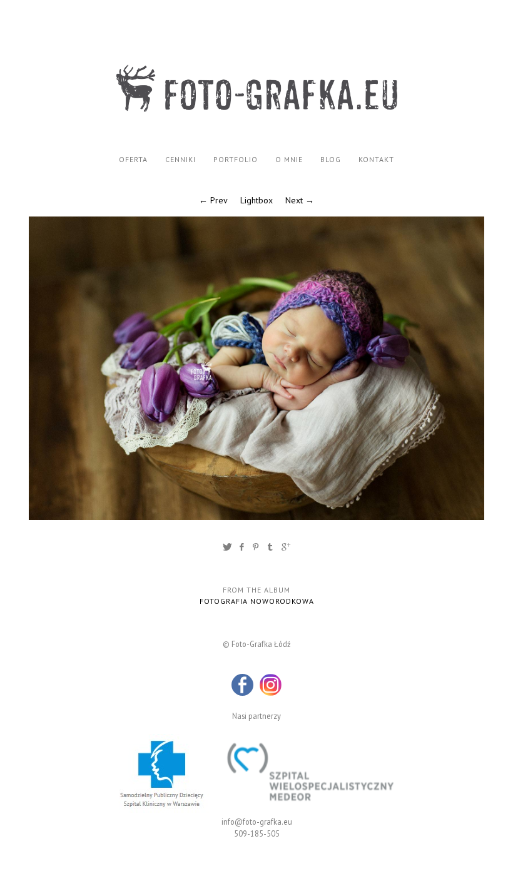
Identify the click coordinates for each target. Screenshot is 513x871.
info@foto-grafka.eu (256, 822)
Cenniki (180, 159)
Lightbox (256, 200)
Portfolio (235, 159)
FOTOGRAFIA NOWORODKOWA (257, 601)
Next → (299, 200)
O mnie (289, 159)
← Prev (213, 200)
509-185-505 (257, 833)
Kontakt (376, 159)
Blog (330, 159)
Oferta (133, 159)
